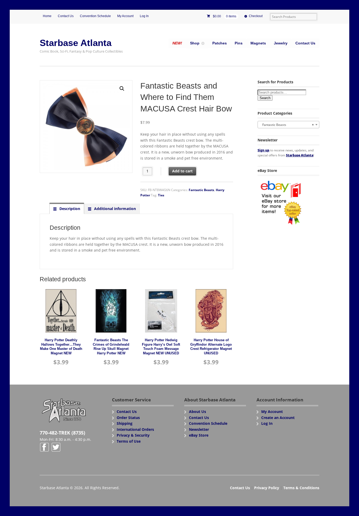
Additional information (114, 208)
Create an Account (278, 417)
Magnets (258, 43)
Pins (239, 43)
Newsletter (199, 429)
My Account (125, 16)
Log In (144, 16)
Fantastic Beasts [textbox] (287, 124)
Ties (161, 195)
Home (47, 16)
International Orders (135, 429)
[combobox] (288, 124)
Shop (194, 43)
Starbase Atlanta (75, 43)
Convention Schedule (95, 16)
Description (69, 208)
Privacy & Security (133, 435)
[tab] (66, 209)
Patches (219, 43)
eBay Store (198, 435)
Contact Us (66, 16)
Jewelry (281, 43)
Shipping (124, 423)
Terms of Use (129, 441)
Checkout (256, 16)
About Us (197, 411)
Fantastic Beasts (201, 190)
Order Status (128, 417)
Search (265, 98)
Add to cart (182, 170)
